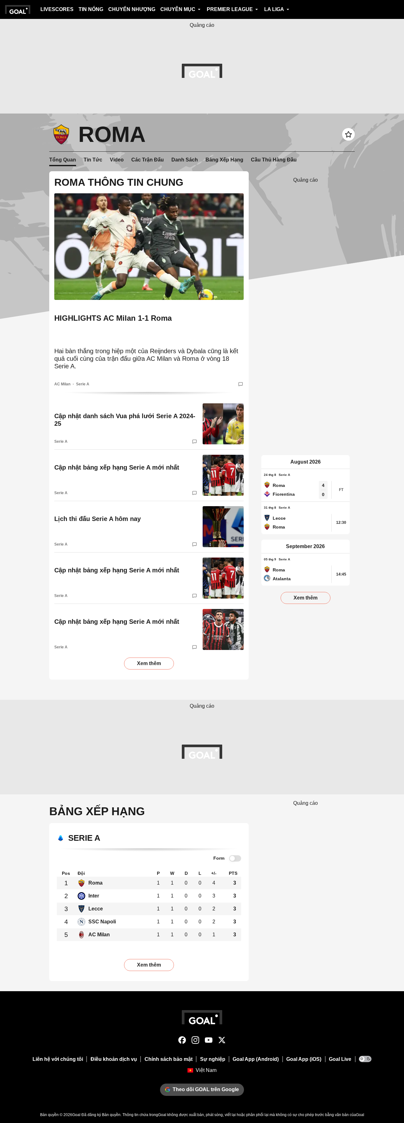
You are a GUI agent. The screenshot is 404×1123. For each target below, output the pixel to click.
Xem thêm (149, 663)
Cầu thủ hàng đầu (274, 159)
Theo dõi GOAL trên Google (206, 1089)
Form (218, 858)
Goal (76, 1115)
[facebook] (182, 1041)
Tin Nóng (91, 9)
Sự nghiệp (212, 1059)
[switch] (235, 858)
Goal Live (340, 1059)
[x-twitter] (222, 1041)
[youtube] (209, 1041)
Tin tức (93, 159)
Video (117, 159)
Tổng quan (62, 159)
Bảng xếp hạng (224, 159)
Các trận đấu (147, 159)
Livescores (57, 9)
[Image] (149, 246)
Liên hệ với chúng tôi (58, 1059)
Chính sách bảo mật (169, 1059)
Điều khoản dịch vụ (114, 1059)
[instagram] (195, 1041)
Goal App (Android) (256, 1059)
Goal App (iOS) (303, 1059)
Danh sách (184, 159)
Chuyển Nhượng (131, 9)
